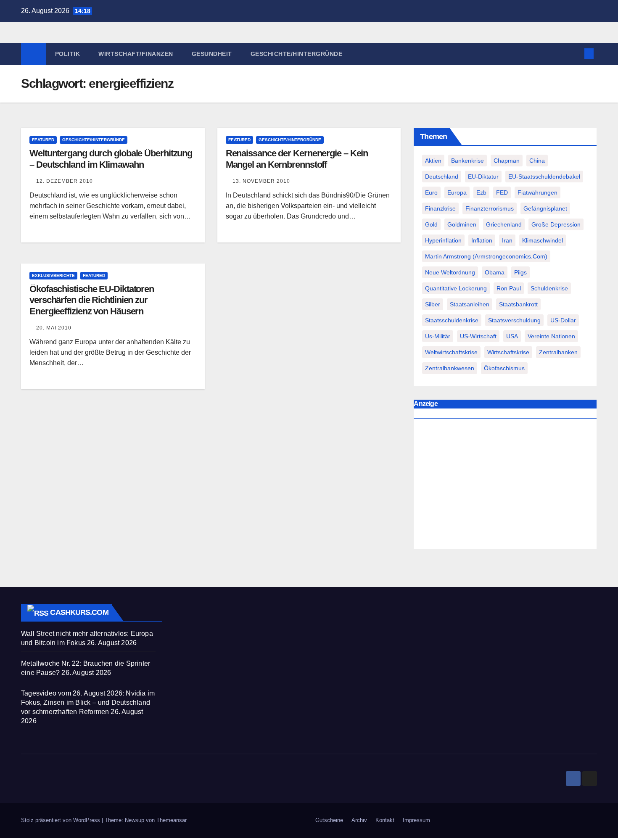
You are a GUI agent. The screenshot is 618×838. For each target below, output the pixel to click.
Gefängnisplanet (545, 208)
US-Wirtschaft (478, 336)
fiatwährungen (537, 192)
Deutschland (441, 176)
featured (43, 139)
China (537, 160)
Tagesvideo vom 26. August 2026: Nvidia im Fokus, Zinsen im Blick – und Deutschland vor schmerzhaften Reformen (88, 702)
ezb (481, 192)
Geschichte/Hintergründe (297, 53)
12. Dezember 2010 (64, 181)
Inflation (481, 240)
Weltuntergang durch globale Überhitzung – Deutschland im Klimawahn (110, 158)
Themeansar (171, 820)
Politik (67, 53)
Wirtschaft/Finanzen (135, 53)
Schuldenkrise (549, 288)
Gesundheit (212, 53)
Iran (507, 240)
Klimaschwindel (542, 240)
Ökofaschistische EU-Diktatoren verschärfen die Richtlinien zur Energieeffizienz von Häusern (91, 300)
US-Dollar (563, 320)
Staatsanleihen (469, 304)
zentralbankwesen (449, 368)
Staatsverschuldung (514, 320)
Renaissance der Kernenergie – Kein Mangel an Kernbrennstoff (297, 158)
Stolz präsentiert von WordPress (61, 820)
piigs (520, 272)
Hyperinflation (443, 240)
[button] (575, 53)
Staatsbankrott (518, 304)
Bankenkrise (467, 160)
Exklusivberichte (53, 275)
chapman (507, 160)
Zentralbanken (558, 352)
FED (502, 192)
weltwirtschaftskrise (451, 352)
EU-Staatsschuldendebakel (544, 176)
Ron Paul (509, 288)
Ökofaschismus (504, 368)
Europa (457, 192)
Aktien (433, 160)
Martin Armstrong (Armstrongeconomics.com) (486, 256)
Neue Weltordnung (450, 272)
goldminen (461, 224)
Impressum (416, 820)
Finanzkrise (440, 208)
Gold (431, 224)
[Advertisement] (505, 486)
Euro (431, 192)
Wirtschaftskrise (508, 352)
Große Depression (556, 224)
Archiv (359, 820)
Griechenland (504, 224)
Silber (432, 304)
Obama (494, 272)
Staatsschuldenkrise (451, 320)
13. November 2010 (261, 181)
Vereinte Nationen (551, 336)
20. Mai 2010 (53, 328)
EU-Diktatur (483, 176)
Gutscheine (329, 820)
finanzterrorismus (489, 208)
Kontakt (384, 820)
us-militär (437, 336)
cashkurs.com (79, 612)
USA (512, 336)
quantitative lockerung (456, 288)
